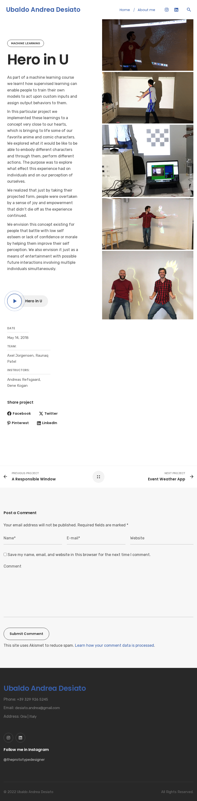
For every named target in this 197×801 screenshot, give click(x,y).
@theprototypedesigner (24, 759)
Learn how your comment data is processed (114, 645)
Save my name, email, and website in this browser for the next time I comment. (79, 554)
